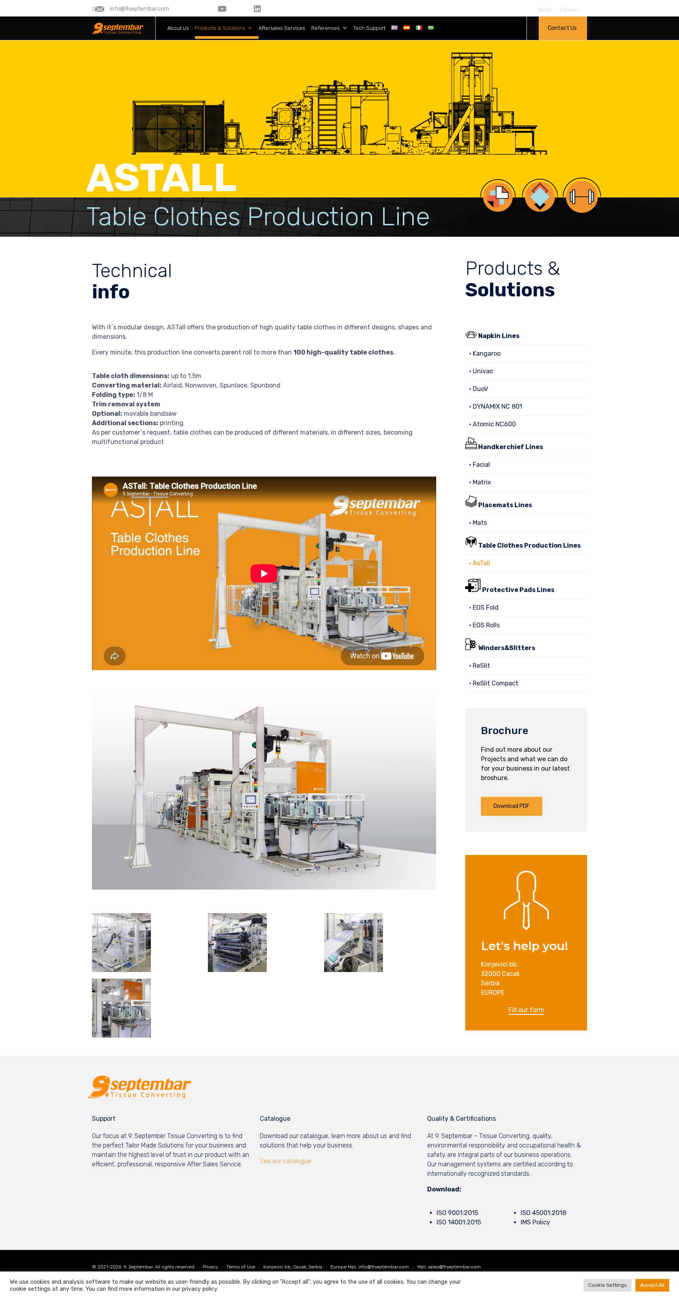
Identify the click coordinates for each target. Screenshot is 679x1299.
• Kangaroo (485, 353)
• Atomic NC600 (492, 424)
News (545, 10)
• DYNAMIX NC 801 (495, 406)
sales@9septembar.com (454, 1267)
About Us (178, 28)
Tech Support (369, 28)
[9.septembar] (117, 28)
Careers (569, 10)
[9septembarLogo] (139, 1096)
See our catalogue (285, 1161)
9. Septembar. (138, 1267)
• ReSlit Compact (493, 683)
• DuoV (478, 389)
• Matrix (480, 482)
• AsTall (479, 563)
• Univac (481, 371)
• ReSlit (479, 665)
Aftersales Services (282, 28)
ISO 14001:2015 (459, 1222)
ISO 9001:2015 (457, 1213)
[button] (563, 28)
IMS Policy (535, 1222)
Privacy (210, 1267)
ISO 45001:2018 (543, 1213)
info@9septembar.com (383, 1267)
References (325, 28)
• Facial (479, 464)
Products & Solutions (220, 28)
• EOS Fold (484, 607)
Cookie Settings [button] (607, 1285)
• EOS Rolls (484, 625)
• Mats (478, 522)
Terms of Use (240, 1267)
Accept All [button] (652, 1285)
